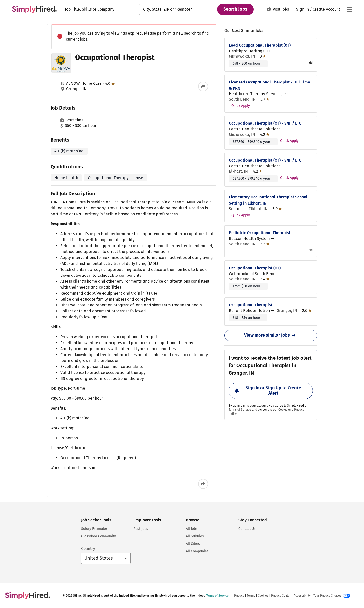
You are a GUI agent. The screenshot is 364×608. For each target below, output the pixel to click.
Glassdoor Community (98, 536)
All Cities (193, 544)
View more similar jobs (267, 335)
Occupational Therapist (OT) (255, 268)
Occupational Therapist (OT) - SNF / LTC (265, 123)
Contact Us (247, 529)
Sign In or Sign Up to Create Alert (273, 390)
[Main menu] (349, 9)
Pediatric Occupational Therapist (259, 232)
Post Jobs (281, 9)
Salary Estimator (94, 529)
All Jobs (192, 529)
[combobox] (98, 9)
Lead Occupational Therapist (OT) (260, 45)
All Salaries (195, 536)
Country (88, 548)
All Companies (197, 551)
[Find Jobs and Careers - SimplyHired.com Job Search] (34, 9)
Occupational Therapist (250, 305)
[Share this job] (203, 86)
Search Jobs (235, 9)
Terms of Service (240, 409)
